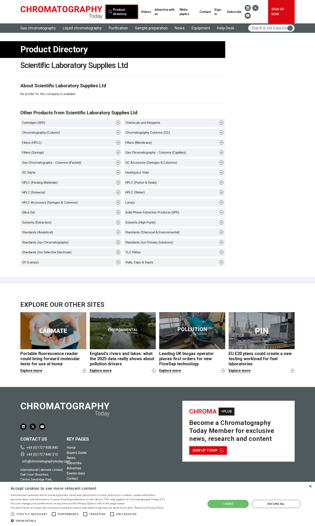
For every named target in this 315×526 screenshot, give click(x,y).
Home (71, 448)
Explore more (31, 371)
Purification (118, 28)
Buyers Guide (77, 453)
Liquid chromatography (82, 28)
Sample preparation (151, 28)
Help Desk (225, 28)
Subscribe (234, 12)
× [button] (310, 486)
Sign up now (278, 11)
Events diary (76, 473)
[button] (12, 514)
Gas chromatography (38, 28)
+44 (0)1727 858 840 (42, 448)
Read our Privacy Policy (149, 507)
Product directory (119, 12)
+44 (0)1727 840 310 (42, 454)
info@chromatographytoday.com (42, 461)
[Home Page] (61, 11)
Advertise (74, 468)
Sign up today (205, 450)
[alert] (157, 504)
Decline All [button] (276, 504)
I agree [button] (228, 504)
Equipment (201, 28)
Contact (205, 12)
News (180, 28)
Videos (146, 12)
